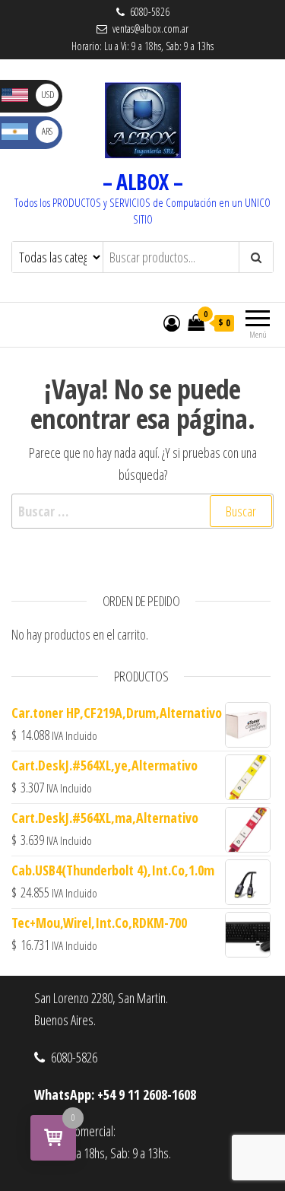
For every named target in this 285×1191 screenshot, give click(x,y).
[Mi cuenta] (171, 322)
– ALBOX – (143, 181)
